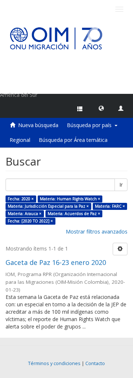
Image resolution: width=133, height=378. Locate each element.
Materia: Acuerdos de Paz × (74, 213)
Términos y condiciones (54, 363)
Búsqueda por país (91, 125)
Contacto (95, 363)
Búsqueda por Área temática (73, 139)
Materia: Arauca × (24, 213)
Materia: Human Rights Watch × (70, 198)
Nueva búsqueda (38, 125)
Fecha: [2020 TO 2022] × (30, 221)
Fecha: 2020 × (21, 198)
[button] (101, 108)
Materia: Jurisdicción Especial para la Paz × (48, 206)
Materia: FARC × (110, 206)
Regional (20, 139)
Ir (121, 184)
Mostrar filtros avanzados (96, 231)
